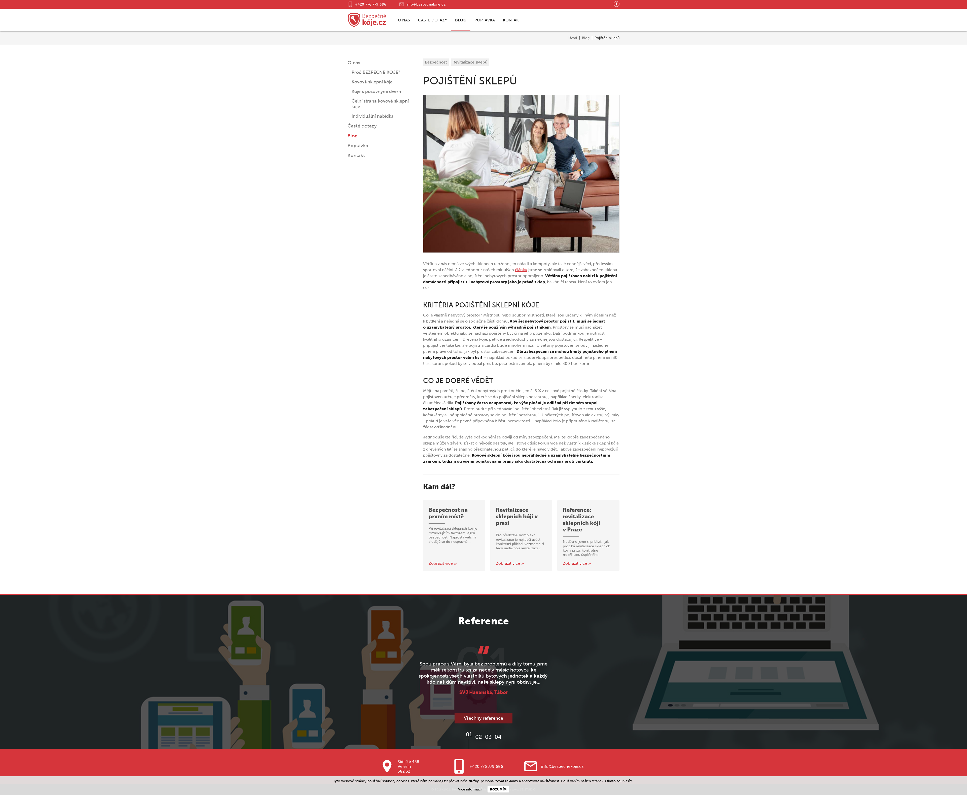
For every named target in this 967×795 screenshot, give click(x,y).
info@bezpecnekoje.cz (426, 4)
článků (521, 269)
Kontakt (512, 20)
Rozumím (498, 789)
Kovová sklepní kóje (372, 82)
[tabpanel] (483, 670)
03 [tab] (488, 737)
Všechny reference (483, 718)
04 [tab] (498, 737)
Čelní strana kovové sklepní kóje (380, 103)
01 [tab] (469, 734)
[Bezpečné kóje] (367, 20)
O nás (404, 20)
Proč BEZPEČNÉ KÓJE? (376, 72)
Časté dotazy (432, 20)
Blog (460, 20)
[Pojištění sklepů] (521, 173)
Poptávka (484, 20)
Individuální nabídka (373, 116)
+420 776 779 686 (370, 4)
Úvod (572, 38)
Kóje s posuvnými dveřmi (377, 91)
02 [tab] (478, 737)
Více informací (469, 789)
